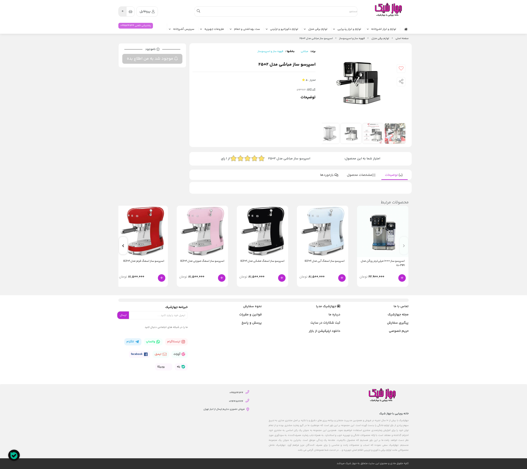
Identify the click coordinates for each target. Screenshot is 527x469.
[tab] (394, 175)
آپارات (177, 354)
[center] (198, 11)
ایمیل (158, 354)
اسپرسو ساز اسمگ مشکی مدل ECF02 (262, 261)
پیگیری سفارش (398, 322)
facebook (137, 354)
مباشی (304, 51)
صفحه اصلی (402, 38)
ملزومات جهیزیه (214, 29)
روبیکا (161, 367)
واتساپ (151, 341)
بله (179, 367)
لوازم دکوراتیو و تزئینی (284, 29)
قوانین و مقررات (250, 314)
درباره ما (334, 314)
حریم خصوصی (399, 331)
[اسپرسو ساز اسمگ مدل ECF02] (322, 231)
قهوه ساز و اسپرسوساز (352, 38)
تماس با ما (401, 306)
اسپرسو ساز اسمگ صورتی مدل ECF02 (202, 261)
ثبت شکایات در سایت (325, 322)
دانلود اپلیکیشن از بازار (324, 331)
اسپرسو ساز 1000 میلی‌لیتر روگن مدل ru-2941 (383, 263)
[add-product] (402, 278)
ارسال (123, 315)
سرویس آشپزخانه (183, 29)
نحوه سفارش (252, 306)
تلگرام (130, 341)
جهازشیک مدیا (326, 306)
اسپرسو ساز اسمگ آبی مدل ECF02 (325, 261)
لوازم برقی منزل (317, 29)
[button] (123, 245)
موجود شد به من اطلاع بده (150, 59)
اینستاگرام (174, 341)
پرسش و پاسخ (251, 322)
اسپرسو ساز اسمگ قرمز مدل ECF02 (143, 261)
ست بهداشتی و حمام (247, 29)
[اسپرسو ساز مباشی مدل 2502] (388, 10)
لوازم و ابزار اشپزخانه (383, 29)
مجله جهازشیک (398, 314)
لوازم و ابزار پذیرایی (349, 29)
